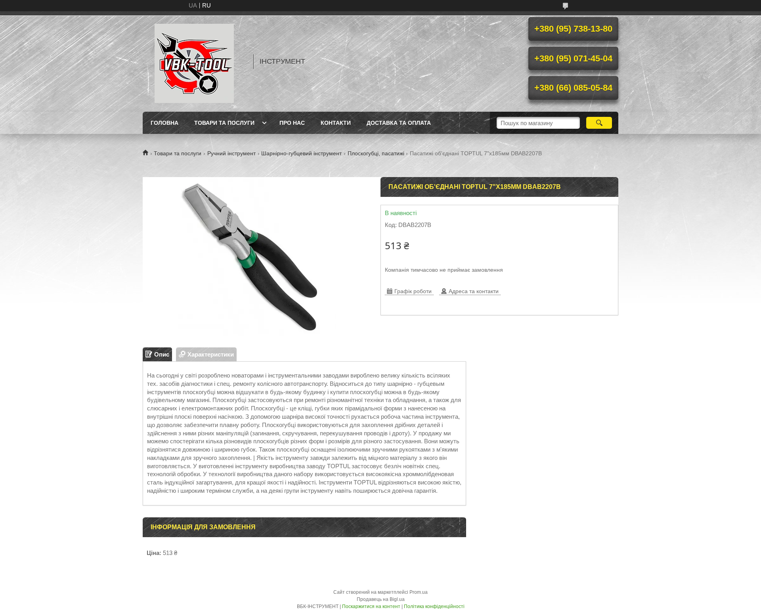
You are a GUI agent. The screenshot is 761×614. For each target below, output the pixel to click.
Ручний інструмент (231, 153)
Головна (164, 123)
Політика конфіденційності (434, 606)
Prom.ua (418, 592)
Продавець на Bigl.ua (381, 599)
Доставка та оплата (399, 123)
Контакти (336, 123)
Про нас (292, 123)
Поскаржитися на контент (371, 606)
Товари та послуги (224, 123)
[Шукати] (599, 123)
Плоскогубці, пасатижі (376, 153)
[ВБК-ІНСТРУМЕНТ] (194, 61)
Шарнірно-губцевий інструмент (301, 153)
